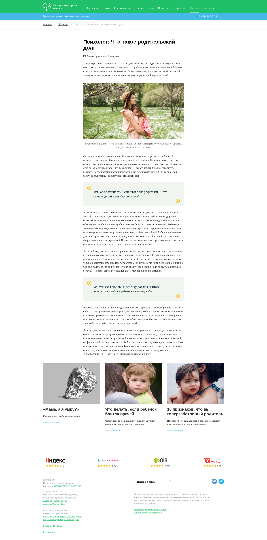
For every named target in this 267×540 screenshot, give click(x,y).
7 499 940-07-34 (207, 16)
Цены (151, 8)
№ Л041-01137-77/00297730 (67, 486)
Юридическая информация (148, 513)
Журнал (194, 8)
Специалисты (122, 8)
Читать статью (51, 422)
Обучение (179, 8)
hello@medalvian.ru (52, 526)
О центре (163, 8)
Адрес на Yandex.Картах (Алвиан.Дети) (62, 516)
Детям (106, 8)
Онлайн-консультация (77, 16)
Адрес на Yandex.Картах (55, 501)
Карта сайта (49, 532)
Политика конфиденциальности (150, 510)
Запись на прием (52, 16)
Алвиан (47, 24)
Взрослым (92, 8)
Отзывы (138, 8)
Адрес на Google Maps (54, 504)
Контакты (208, 8)
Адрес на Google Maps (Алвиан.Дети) (61, 519)
